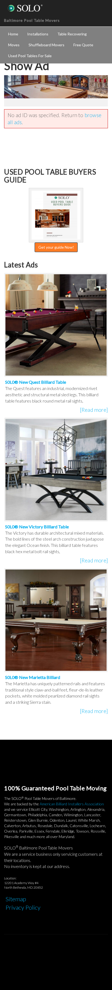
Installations (37, 34)
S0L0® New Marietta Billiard (32, 677)
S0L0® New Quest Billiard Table (35, 382)
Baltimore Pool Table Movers (32, 20)
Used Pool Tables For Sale (30, 55)
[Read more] (94, 410)
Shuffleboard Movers (46, 44)
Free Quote (83, 44)
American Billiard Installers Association (72, 804)
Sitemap (15, 899)
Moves (14, 44)
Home (13, 34)
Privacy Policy (23, 907)
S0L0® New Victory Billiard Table (37, 526)
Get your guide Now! (56, 247)
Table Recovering (72, 34)
